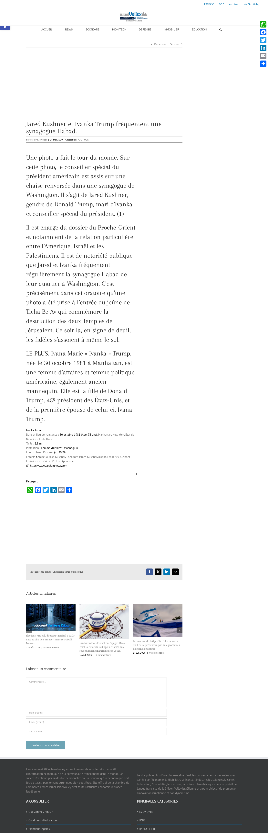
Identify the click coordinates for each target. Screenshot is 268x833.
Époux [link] (30, 452)
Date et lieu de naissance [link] (41, 434)
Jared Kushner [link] (44, 452)
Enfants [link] (30, 457)
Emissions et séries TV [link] (40, 461)
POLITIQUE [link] (82, 139)
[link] (209, 4)
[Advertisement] (104, 92)
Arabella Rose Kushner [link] (51, 457)
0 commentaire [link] (49, 654)
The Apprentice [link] (65, 461)
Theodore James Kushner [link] (81, 457)
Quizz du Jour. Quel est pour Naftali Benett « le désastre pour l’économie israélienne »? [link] (157, 679)
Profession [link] (32, 448)
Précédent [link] (160, 44)
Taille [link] (29, 443)
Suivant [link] (175, 44)
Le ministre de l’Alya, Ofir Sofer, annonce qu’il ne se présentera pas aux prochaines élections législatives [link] (102, 645)
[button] (29, 646)
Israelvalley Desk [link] (38, 139)
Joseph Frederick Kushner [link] (114, 457)
